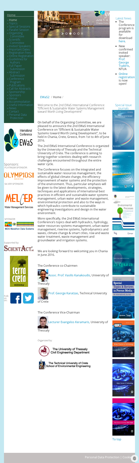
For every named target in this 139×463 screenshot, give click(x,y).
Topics (13, 23)
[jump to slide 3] (74, 33)
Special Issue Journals (123, 106)
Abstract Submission (17, 73)
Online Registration (21, 56)
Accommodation (19, 102)
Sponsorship (17, 92)
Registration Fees (20, 53)
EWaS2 (44, 97)
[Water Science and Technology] (123, 377)
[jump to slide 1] (66, 33)
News (12, 108)
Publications (17, 85)
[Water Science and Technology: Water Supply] (123, 417)
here (122, 41)
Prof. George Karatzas (63, 293)
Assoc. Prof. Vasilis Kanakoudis (69, 275)
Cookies (128, 457)
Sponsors (15, 95)
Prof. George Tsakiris (124, 62)
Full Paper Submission (17, 67)
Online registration (127, 75)
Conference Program (16, 80)
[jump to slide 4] (78, 33)
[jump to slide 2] (70, 33)
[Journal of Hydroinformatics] (123, 172)
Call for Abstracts (20, 89)
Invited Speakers (19, 46)
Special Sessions (19, 26)
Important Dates (19, 49)
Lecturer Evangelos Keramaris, (69, 322)
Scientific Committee (16, 41)
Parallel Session (19, 30)
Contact (14, 111)
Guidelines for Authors (18, 60)
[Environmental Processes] (123, 214)
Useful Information (21, 105)
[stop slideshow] (82, 33)
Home (11, 15)
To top (116, 439)
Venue (13, 98)
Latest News (123, 18)
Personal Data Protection (18, 116)
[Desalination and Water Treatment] (123, 130)
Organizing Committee (16, 34)
